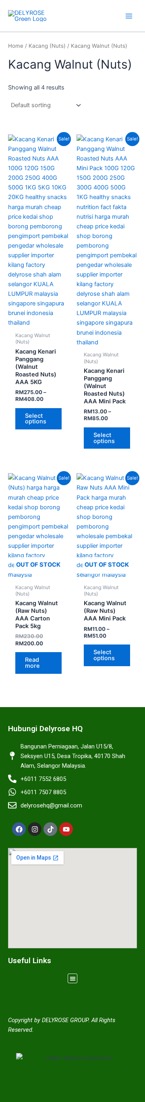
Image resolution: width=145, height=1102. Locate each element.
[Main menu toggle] (129, 16)
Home (15, 46)
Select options (35, 418)
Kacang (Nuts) (47, 46)
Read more (32, 662)
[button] (73, 979)
